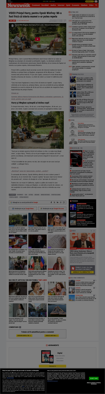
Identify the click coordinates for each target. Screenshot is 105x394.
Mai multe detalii (10, 377)
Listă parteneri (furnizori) (52, 381)
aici (23, 386)
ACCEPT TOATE (94, 378)
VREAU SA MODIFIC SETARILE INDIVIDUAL (94, 383)
